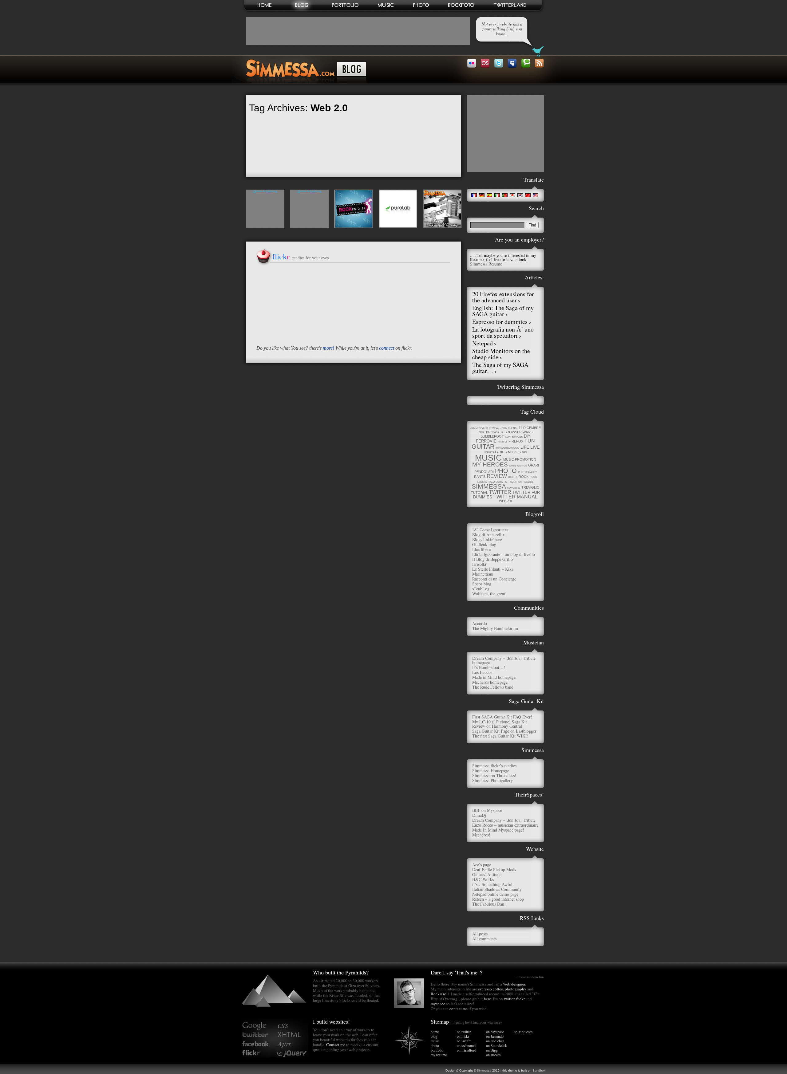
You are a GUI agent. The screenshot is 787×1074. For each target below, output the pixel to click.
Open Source (518, 465)
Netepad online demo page (495, 894)
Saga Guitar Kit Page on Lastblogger (504, 731)
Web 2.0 (505, 501)
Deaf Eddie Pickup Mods (494, 869)
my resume (439, 1054)
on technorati (466, 1045)
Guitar (483, 446)
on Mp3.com (523, 1031)
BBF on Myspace (487, 810)
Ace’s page (481, 864)
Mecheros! (481, 835)
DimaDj (479, 815)
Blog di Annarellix (488, 534)
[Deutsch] (481, 195)
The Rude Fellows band (492, 687)
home (435, 1031)
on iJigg (492, 1050)
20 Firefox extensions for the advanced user (503, 297)
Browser (494, 432)
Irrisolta (479, 564)
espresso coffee (490, 989)
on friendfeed (466, 1050)
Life (524, 447)
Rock (523, 476)
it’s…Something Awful (492, 884)
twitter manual (515, 496)
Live (535, 447)
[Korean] (520, 195)
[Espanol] (489, 195)
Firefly (502, 441)
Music (488, 457)
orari (533, 465)
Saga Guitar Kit (498, 482)
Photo (506, 470)
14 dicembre (530, 428)
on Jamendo (495, 1036)
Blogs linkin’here (487, 539)
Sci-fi (513, 482)
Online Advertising (265, 191)
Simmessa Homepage (490, 770)
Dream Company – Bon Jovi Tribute (504, 820)
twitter (509, 998)
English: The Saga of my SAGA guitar (503, 311)
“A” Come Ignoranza (490, 530)
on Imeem (493, 1054)
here (487, 998)
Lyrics (501, 452)
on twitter (464, 1031)
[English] (535, 195)
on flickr (463, 1036)
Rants (479, 476)
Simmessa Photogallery (492, 780)
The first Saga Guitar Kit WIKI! (500, 736)
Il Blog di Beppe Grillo (492, 559)
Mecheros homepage (490, 682)
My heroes (490, 464)
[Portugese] (504, 195)
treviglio (530, 487)
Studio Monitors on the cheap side (501, 354)
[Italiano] (496, 195)
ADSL (482, 432)
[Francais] (473, 195)
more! (328, 348)
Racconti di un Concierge (494, 579)
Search (536, 208)
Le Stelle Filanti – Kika (492, 569)
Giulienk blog (484, 544)
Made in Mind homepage (494, 677)
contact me (458, 1008)
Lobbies (489, 452)
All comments (484, 939)
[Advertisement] (358, 31)
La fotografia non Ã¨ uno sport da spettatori (503, 332)
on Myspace (495, 1031)
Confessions (514, 436)
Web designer (514, 984)
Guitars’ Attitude (486, 874)
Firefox (515, 441)
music (435, 1040)
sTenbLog (480, 589)
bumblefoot (492, 436)
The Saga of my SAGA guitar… (500, 367)
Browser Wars (518, 432)
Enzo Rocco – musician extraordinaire (505, 825)
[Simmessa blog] (305, 82)
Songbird (513, 487)
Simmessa (489, 486)
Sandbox (538, 1070)
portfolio (437, 1050)
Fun (529, 440)
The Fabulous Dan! (489, 904)
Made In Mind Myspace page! (498, 830)
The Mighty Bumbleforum (495, 628)
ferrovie (486, 441)
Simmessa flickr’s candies (494, 766)
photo (435, 1045)
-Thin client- (508, 428)
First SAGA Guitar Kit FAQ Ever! (502, 717)
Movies (514, 452)
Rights (512, 477)
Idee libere (481, 549)
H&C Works (483, 879)
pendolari (484, 472)
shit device (525, 482)
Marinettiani (482, 574)
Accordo (479, 623)
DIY (527, 436)
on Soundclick (496, 1045)
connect (386, 348)
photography (515, 989)
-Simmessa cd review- (484, 428)
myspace (438, 1003)
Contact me (335, 1044)
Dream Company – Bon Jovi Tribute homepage (504, 660)
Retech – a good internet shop (498, 899)
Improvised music (507, 448)
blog (434, 1036)
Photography (527, 472)
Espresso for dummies (500, 321)
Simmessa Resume (486, 264)
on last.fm (464, 1040)
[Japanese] (512, 195)
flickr (520, 998)
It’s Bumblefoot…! (488, 667)
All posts (480, 934)
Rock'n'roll (440, 994)
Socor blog (481, 584)
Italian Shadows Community (497, 889)
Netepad (482, 343)
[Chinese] (527, 195)
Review (497, 476)
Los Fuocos (482, 672)
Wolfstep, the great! (489, 593)
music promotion (519, 459)
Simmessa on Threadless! (494, 775)
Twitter (500, 492)
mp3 (524, 452)
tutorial (479, 492)
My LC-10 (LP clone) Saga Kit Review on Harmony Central (499, 724)
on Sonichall (495, 1040)
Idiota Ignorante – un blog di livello (503, 554)
